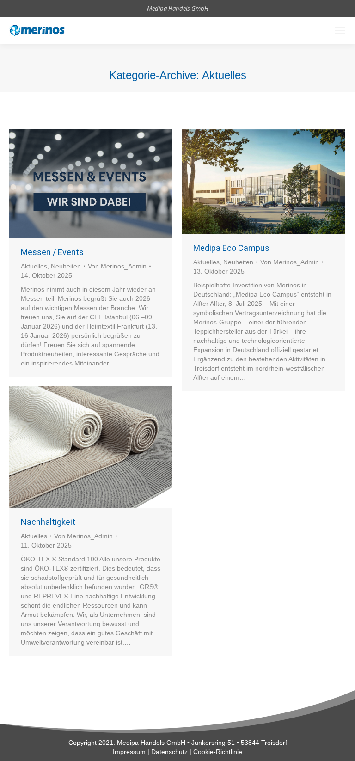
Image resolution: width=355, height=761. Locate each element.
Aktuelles (34, 266)
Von (117, 266)
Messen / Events (52, 252)
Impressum (129, 751)
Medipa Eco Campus (231, 248)
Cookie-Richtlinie (217, 751)
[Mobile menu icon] (340, 30)
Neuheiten (66, 266)
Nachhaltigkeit (48, 522)
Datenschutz (169, 751)
